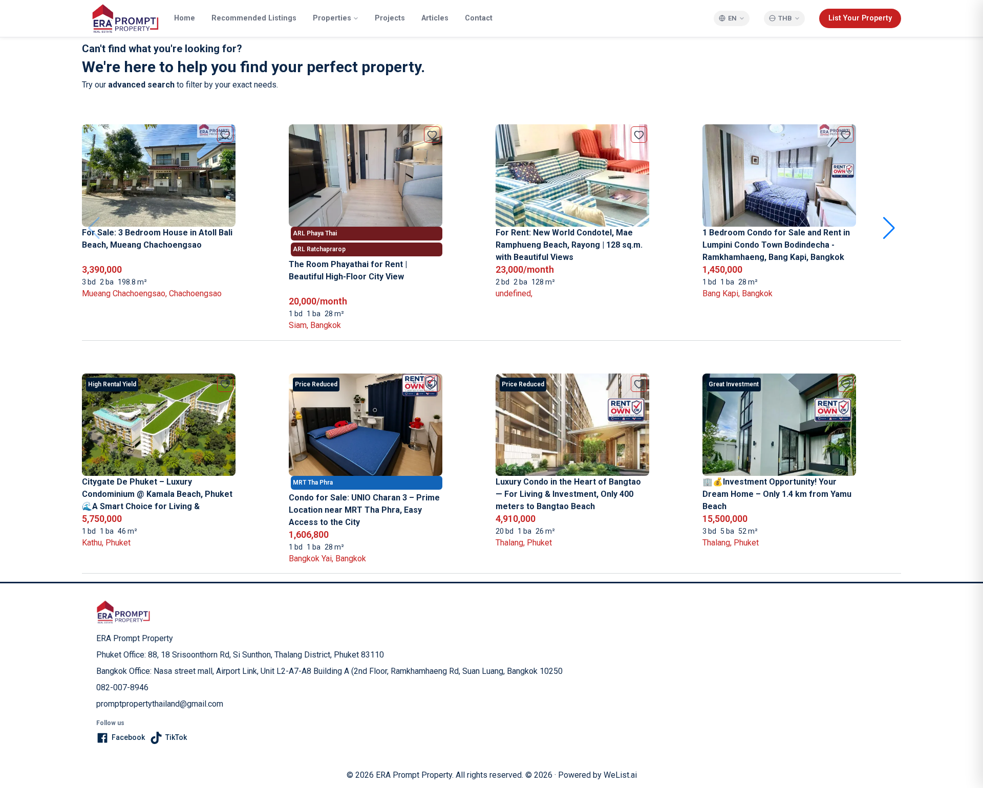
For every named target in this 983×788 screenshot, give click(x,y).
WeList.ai (620, 775)
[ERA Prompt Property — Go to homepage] (123, 612)
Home (184, 18)
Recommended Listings (253, 18)
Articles (434, 18)
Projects (390, 18)
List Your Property (860, 18)
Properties (332, 18)
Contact (479, 18)
